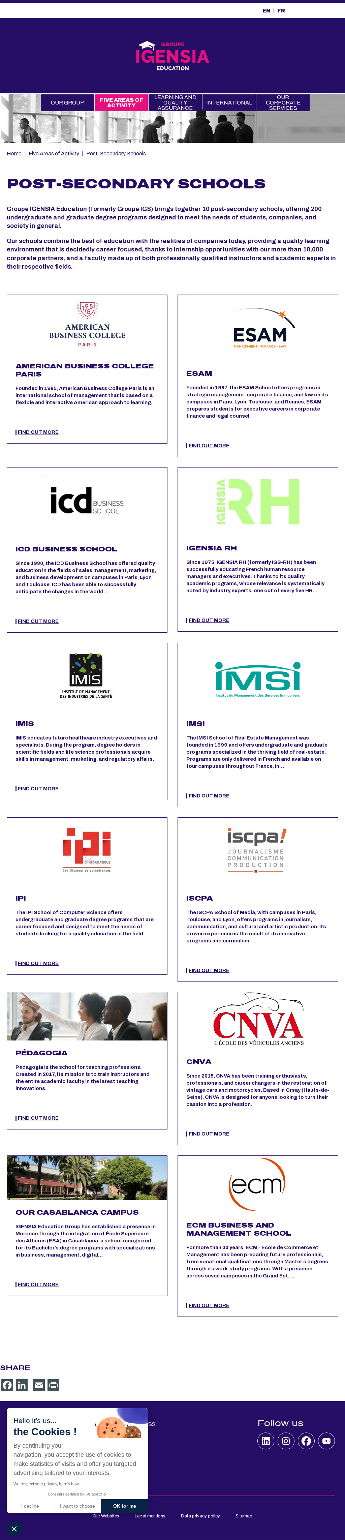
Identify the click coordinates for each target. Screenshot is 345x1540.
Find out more (38, 432)
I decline (30, 1506)
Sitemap (244, 1516)
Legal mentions (150, 1516)
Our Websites (106, 1516)
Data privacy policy (200, 1516)
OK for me (124, 1506)
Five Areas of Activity (121, 102)
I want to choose (77, 1506)
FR (281, 10)
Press (146, 1424)
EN (266, 10)
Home (14, 153)
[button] (14, 1528)
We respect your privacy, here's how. (46, 1484)
